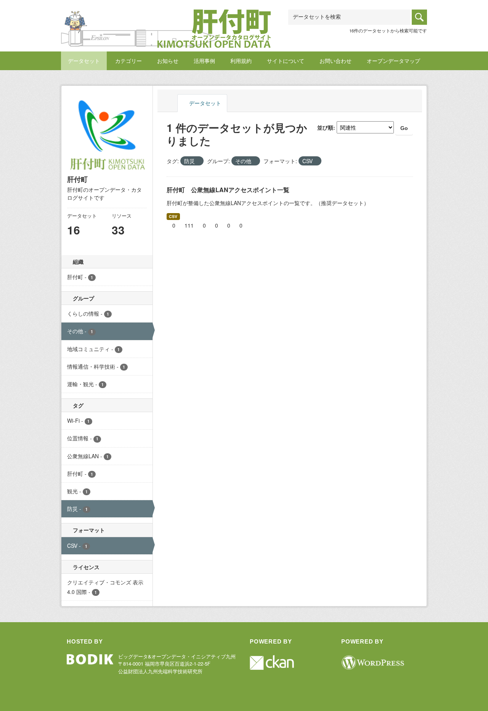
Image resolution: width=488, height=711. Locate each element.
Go (404, 128)
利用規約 (241, 60)
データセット (84, 60)
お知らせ (167, 60)
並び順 (325, 127)
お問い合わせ (335, 60)
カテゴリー (128, 60)
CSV (173, 216)
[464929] (166, 19)
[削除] (198, 161)
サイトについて (285, 60)
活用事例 (204, 60)
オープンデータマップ (393, 60)
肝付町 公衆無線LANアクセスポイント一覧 (228, 189)
